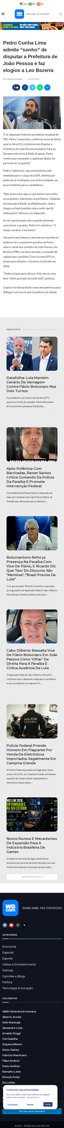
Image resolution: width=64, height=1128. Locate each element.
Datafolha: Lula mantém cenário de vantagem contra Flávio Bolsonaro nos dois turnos (31, 384)
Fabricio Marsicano (14, 1055)
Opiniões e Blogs (13, 976)
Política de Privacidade (15, 1097)
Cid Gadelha (10, 1038)
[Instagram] (17, 925)
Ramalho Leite (11, 1071)
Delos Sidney (10, 1049)
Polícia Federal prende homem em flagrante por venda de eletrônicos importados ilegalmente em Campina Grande (31, 754)
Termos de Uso (33, 1097)
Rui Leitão (8, 1082)
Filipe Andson (11, 1060)
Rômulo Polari (11, 1077)
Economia (9, 946)
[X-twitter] (24, 925)
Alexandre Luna (12, 1027)
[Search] (60, 14)
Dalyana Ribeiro (12, 1044)
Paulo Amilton (11, 1066)
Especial (8, 952)
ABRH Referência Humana (19, 1011)
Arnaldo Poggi (11, 1033)
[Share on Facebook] (25, 87)
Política (7, 982)
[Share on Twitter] (32, 87)
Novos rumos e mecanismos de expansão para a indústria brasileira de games (32, 845)
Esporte (7, 958)
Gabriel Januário (15, 79)
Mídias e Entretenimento (19, 964)
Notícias (7, 970)
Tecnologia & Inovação (17, 988)
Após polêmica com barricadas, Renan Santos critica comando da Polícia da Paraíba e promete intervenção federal (30, 477)
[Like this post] (17, 87)
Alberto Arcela (11, 1017)
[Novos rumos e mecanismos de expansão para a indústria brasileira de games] (32, 814)
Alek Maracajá (11, 1022)
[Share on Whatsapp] (40, 87)
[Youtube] (11, 925)
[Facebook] (4, 925)
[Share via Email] (47, 87)
